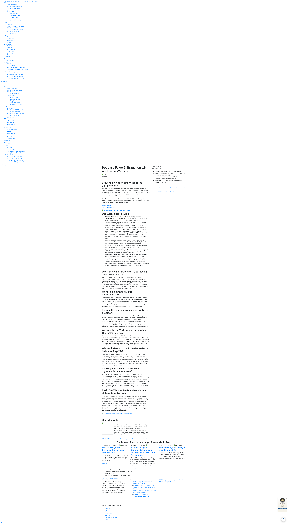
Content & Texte (11, 12)
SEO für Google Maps (13, 10)
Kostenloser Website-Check (110, 478)
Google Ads (10, 37)
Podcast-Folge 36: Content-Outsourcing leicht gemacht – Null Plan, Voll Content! (143, 451)
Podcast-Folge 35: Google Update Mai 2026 (172, 448)
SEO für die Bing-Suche (13, 8)
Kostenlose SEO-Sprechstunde (15, 78)
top (1, 522)
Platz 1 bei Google (12, 4)
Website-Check (8, 71)
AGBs (106, 512)
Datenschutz (108, 513)
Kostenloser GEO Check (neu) (15, 74)
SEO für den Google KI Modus (15, 29)
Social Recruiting (12, 46)
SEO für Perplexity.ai (13, 31)
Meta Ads (9, 47)
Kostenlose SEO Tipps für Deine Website (163, 192)
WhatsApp (4, 81)
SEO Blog (9, 64)
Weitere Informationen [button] (108, 207)
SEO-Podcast (11, 65)
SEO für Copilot (11, 33)
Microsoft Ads (11, 38)
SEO (5, 3)
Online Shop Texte (15, 15)
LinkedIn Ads (10, 51)
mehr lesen (105, 463)
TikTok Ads (10, 53)
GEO (5, 22)
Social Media (7, 44)
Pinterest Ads (11, 55)
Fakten (107, 510)
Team (5, 58)
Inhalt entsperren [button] (107, 205)
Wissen (6, 62)
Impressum (108, 515)
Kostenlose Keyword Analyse (15, 76)
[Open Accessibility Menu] (283, 519)
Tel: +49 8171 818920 (111, 517)
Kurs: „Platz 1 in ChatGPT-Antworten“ (17, 69)
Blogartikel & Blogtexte (16, 21)
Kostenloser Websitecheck (14, 73)
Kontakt (107, 519)
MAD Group (10, 60)
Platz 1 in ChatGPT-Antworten (15, 26)
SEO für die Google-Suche (14, 6)
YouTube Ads (10, 40)
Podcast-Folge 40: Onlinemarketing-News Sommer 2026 (113, 450)
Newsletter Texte (15, 19)
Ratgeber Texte (14, 17)
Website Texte (14, 13)
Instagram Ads (11, 49)
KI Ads (9, 42)
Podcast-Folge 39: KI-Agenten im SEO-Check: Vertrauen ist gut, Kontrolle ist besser (144, 487)
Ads (5, 35)
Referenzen (7, 56)
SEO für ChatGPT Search (14, 28)
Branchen (107, 508)
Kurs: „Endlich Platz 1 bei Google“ (16, 67)
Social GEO (10, 24)
